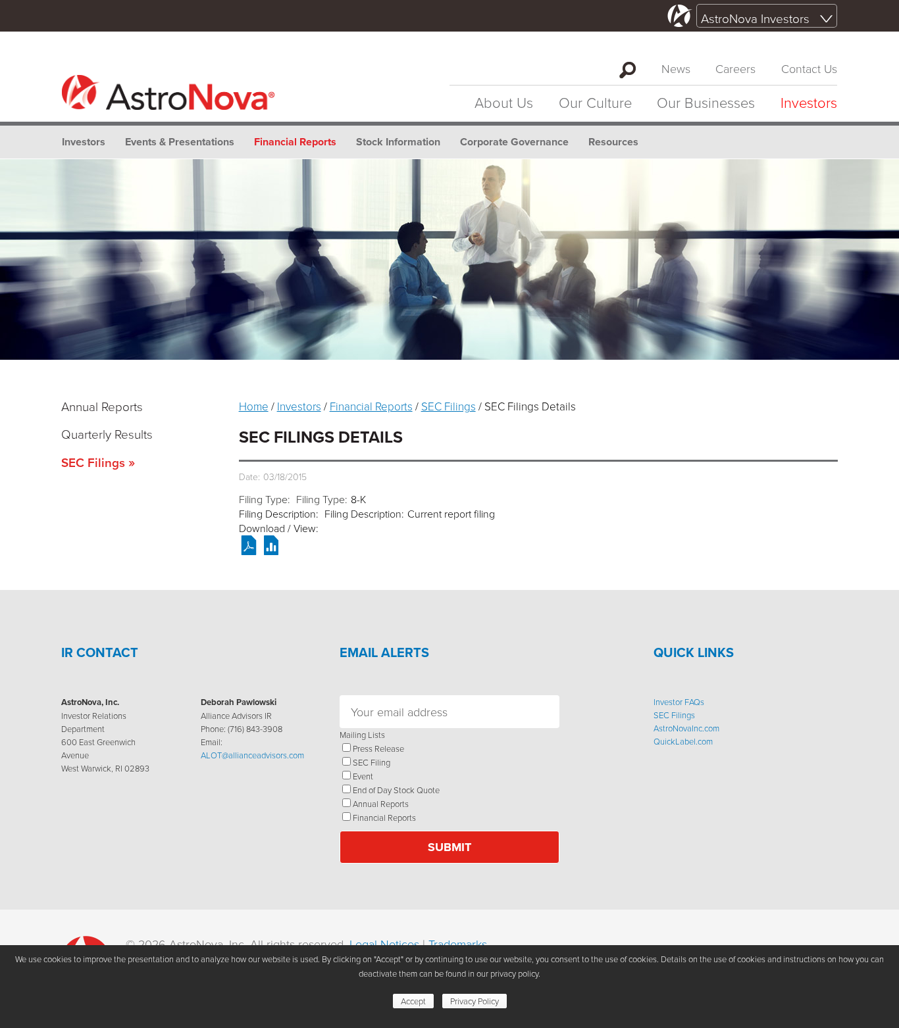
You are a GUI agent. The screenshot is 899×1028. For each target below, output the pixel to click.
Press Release (378, 748)
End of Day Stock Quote (396, 790)
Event (363, 776)
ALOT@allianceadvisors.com (252, 755)
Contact (809, 68)
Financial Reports (295, 141)
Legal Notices (384, 944)
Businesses (706, 102)
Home (254, 406)
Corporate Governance (514, 141)
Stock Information (398, 141)
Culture (595, 102)
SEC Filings (93, 462)
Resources (613, 141)
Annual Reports (102, 406)
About (504, 102)
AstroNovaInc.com (686, 728)
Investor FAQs (679, 702)
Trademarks (457, 944)
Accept (413, 1001)
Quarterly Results (107, 434)
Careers (735, 68)
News (675, 68)
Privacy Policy (474, 1001)
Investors (809, 102)
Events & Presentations (179, 141)
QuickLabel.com (683, 741)
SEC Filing (371, 762)
